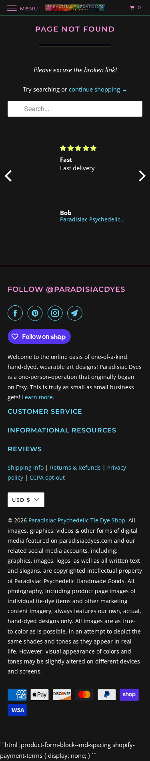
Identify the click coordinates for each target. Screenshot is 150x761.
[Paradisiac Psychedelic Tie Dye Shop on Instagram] (57, 313)
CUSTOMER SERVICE (45, 411)
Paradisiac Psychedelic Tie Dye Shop (76, 520)
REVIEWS (25, 449)
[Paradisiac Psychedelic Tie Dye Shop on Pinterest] (37, 313)
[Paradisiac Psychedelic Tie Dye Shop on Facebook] (17, 313)
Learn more (37, 397)
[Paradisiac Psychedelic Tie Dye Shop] (75, 8)
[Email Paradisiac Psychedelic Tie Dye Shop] (76, 313)
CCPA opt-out (47, 477)
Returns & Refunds (75, 467)
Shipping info (26, 467)
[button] (10, 175)
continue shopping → (98, 89)
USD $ (21, 500)
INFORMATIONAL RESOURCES (62, 430)
